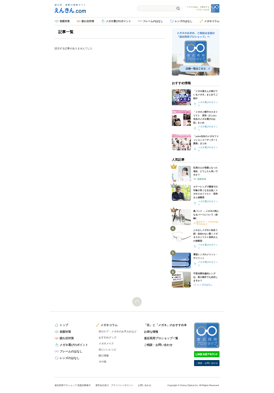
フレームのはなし (153, 21)
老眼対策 (65, 21)
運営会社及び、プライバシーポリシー (114, 385)
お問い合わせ (144, 385)
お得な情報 (151, 331)
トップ (64, 325)
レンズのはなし (183, 21)
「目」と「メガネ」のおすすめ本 (165, 325)
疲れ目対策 (88, 21)
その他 (102, 361)
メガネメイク (106, 343)
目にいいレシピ (107, 349)
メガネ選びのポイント (118, 21)
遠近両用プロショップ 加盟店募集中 (73, 385)
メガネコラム (211, 21)
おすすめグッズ (107, 337)
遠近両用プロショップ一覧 (161, 338)
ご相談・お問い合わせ (158, 344)
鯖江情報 (104, 355)
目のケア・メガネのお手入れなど (118, 331)
